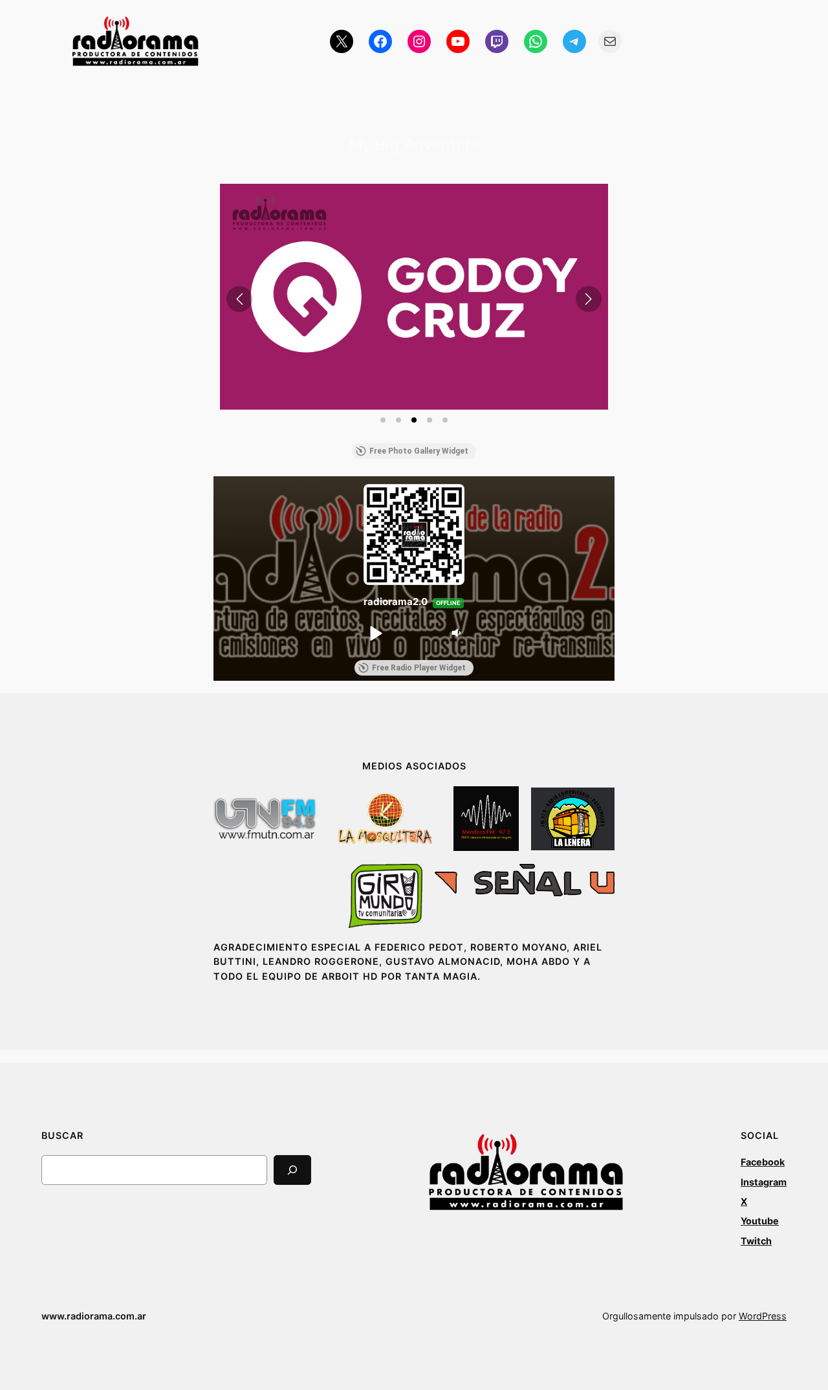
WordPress (763, 1315)
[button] (414, 297)
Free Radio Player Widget (419, 667)
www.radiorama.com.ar (93, 1315)
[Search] (292, 1169)
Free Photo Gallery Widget (418, 451)
